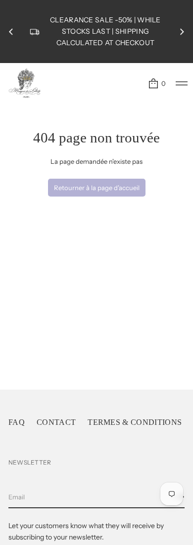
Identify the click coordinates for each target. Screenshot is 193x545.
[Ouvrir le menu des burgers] (182, 83)
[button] (157, 83)
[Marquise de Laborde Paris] (24, 83)
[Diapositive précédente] (11, 32)
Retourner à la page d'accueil (97, 188)
